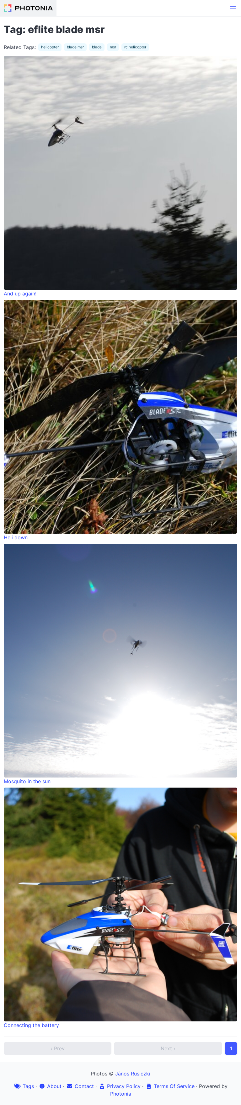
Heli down (16, 537)
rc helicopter (135, 47)
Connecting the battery (31, 1025)
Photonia (120, 1094)
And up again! (20, 293)
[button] (233, 8)
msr (113, 47)
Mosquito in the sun (27, 781)
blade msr (75, 47)
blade (97, 47)
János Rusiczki (132, 1073)
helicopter (50, 47)
